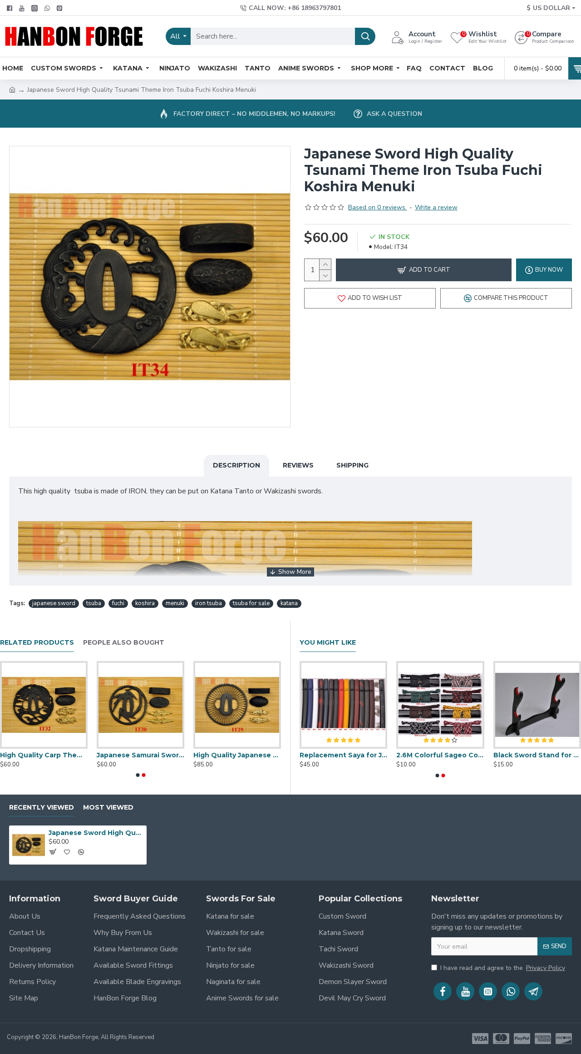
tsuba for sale (251, 603)
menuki (175, 603)
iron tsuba (208, 603)
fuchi (118, 603)
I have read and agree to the (502, 968)
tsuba (93, 603)
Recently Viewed (41, 807)
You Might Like (328, 642)
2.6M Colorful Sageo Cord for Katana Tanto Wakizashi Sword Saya (440, 755)
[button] (137, 775)
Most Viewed (108, 807)
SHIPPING (352, 465)
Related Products (37, 642)
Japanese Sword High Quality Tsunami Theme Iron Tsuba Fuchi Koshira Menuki (96, 833)
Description (236, 465)
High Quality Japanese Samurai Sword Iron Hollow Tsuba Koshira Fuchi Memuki (237, 755)
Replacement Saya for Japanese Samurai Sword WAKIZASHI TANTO (343, 755)
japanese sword (53, 603)
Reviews (298, 465)
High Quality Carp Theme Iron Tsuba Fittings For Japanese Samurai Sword (44, 755)
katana (289, 603)
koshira (145, 603)
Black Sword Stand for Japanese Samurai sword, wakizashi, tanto (537, 755)
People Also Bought (123, 642)
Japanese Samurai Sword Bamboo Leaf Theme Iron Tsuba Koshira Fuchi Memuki (140, 755)
